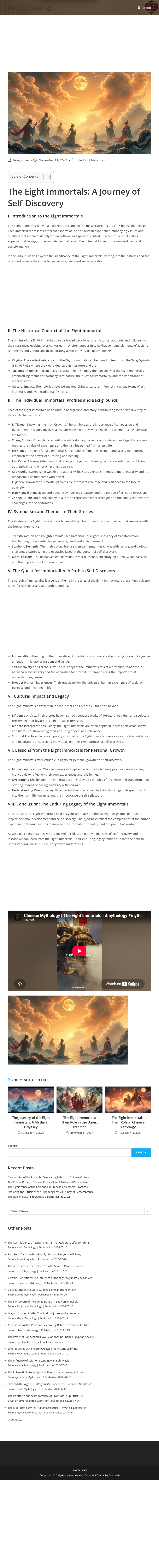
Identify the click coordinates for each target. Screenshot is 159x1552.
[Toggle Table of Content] (44, 176)
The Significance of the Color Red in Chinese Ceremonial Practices (48, 1187)
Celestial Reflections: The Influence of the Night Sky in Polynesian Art (50, 1278)
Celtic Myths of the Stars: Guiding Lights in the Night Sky (42, 1290)
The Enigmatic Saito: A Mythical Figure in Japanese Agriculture (45, 1372)
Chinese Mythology (30, 7)
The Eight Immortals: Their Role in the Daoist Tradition (79, 1122)
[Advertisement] (79, 41)
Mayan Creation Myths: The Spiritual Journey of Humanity (43, 1313)
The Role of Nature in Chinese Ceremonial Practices (39, 1196)
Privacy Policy (79, 1470)
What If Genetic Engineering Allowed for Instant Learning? (43, 1349)
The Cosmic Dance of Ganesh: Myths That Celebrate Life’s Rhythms (48, 1242)
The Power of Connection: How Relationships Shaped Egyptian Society (51, 1337)
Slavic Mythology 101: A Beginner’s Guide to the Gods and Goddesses (50, 1384)
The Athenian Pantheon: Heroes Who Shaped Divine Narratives (46, 1266)
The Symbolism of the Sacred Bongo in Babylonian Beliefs (43, 1301)
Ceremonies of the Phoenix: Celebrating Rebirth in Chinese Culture (48, 1177)
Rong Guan (21, 160)
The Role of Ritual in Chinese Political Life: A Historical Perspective (48, 1182)
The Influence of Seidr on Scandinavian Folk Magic (38, 1360)
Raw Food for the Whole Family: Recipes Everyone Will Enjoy (44, 1254)
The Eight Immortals (91, 160)
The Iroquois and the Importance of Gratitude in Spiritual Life (45, 1396)
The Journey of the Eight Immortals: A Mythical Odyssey (31, 1122)
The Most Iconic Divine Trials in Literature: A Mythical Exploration (47, 1408)
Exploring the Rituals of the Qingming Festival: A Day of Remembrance (51, 1192)
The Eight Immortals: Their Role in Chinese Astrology (128, 1122)
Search (12, 1146)
